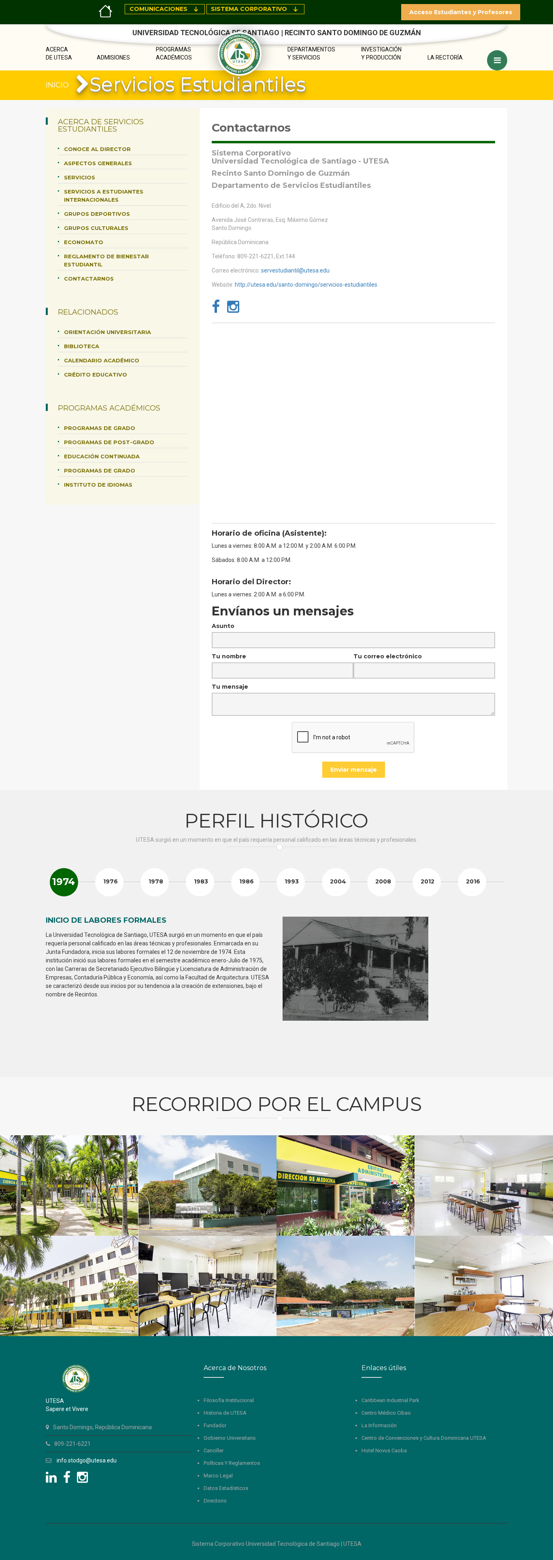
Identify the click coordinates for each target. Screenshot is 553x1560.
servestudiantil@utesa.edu (295, 270)
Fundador (215, 1425)
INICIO (57, 85)
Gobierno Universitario (230, 1438)
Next (496, 989)
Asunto (223, 626)
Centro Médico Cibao (386, 1413)
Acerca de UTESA (59, 53)
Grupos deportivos (97, 214)
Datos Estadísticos (226, 1488)
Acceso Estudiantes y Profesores (460, 12)
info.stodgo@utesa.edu (87, 1460)
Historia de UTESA (225, 1413)
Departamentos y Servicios (311, 53)
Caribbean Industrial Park (390, 1400)
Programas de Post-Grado (109, 442)
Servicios (79, 177)
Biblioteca (81, 346)
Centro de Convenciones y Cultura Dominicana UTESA (424, 1438)
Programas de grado (99, 428)
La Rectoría (445, 57)
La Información (379, 1425)
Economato (83, 242)
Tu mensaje (230, 686)
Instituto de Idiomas (98, 484)
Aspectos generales (98, 163)
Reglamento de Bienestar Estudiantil (106, 260)
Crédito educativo (95, 374)
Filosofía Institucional (229, 1400)
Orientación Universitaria (107, 332)
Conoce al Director (97, 149)
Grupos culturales (96, 228)
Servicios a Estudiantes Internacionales (103, 195)
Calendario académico (101, 360)
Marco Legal (218, 1476)
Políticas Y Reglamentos (232, 1463)
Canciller (213, 1450)
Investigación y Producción (381, 53)
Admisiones (113, 57)
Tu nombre (229, 656)
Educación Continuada (102, 456)
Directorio (215, 1501)
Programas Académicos (174, 53)
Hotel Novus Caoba (384, 1450)
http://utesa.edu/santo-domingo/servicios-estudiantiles (306, 284)
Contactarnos (89, 278)
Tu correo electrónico (387, 656)
